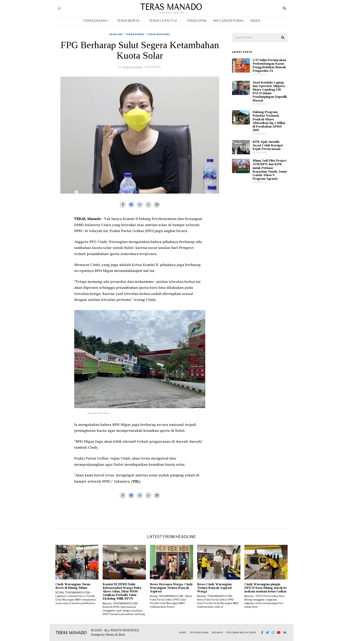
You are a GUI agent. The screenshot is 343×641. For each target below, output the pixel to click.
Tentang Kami (199, 632)
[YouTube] (278, 632)
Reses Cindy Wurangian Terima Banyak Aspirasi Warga (214, 587)
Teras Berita (128, 21)
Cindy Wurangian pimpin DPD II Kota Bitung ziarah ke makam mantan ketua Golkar (265, 587)
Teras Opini (196, 21)
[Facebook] (262, 632)
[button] (283, 37)
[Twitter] (267, 632)
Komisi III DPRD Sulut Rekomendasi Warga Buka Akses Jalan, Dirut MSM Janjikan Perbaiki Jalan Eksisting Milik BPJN (122, 591)
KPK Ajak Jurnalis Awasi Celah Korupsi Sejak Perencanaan (267, 145)
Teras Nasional (158, 34)
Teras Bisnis (134, 34)
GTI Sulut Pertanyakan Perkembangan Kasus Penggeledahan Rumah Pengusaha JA (269, 65)
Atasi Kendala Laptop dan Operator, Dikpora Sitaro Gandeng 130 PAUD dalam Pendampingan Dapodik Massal (269, 91)
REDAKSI (217, 632)
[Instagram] (273, 632)
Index (255, 21)
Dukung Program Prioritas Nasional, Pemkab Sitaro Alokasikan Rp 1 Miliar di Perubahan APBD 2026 (268, 121)
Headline (116, 34)
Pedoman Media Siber (241, 632)
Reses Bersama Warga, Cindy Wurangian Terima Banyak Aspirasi (171, 587)
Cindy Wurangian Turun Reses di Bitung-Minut (72, 586)
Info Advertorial (228, 21)
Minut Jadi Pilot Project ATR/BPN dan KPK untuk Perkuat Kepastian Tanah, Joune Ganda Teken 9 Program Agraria (269, 169)
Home (182, 632)
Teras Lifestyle (163, 21)
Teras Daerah (95, 21)
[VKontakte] (285, 632)
